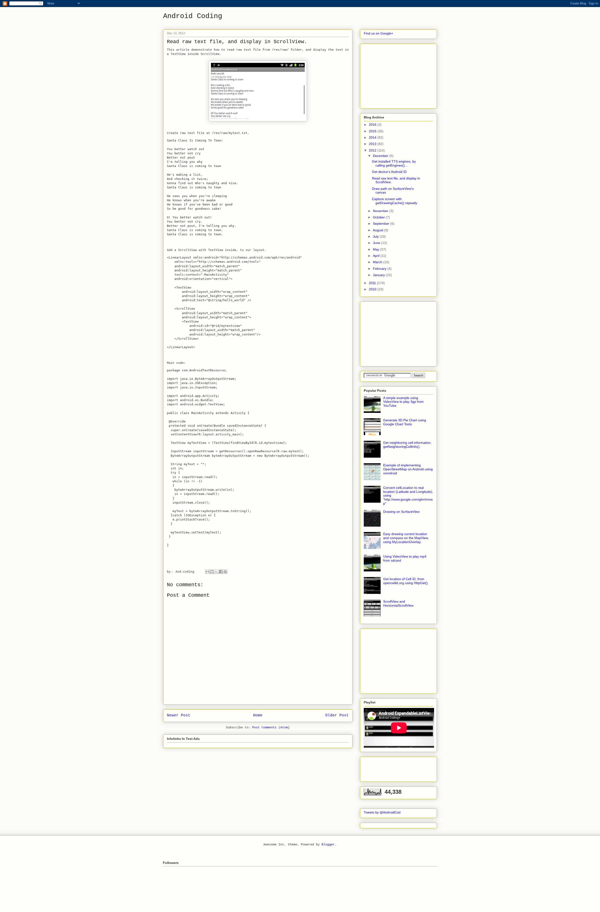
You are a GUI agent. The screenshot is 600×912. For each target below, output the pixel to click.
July (376, 236)
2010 (373, 289)
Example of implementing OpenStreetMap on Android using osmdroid (408, 469)
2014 (373, 137)
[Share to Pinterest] (225, 571)
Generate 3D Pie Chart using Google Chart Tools (404, 422)
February (380, 268)
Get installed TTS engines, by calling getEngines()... (394, 163)
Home (257, 715)
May (376, 249)
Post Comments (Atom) (271, 727)
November (381, 211)
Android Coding (192, 16)
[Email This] (207, 571)
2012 (373, 150)
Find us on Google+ (378, 33)
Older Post (337, 715)
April (376, 256)
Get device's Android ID (389, 172)
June (377, 243)
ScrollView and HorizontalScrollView (398, 603)
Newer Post (178, 715)
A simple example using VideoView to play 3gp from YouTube (403, 402)
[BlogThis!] (212, 571)
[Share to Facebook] (220, 571)
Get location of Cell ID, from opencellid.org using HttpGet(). (406, 581)
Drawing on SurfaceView (401, 511)
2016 (373, 124)
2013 (373, 144)
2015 (373, 131)
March (378, 262)
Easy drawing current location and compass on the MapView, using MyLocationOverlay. (406, 538)
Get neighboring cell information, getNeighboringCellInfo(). (407, 444)
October (379, 217)
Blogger (328, 844)
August (378, 230)
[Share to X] (216, 571)
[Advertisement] (399, 75)
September (381, 223)
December (381, 156)
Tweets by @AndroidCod (382, 812)
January (379, 275)
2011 (373, 283)
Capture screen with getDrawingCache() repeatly (394, 201)
